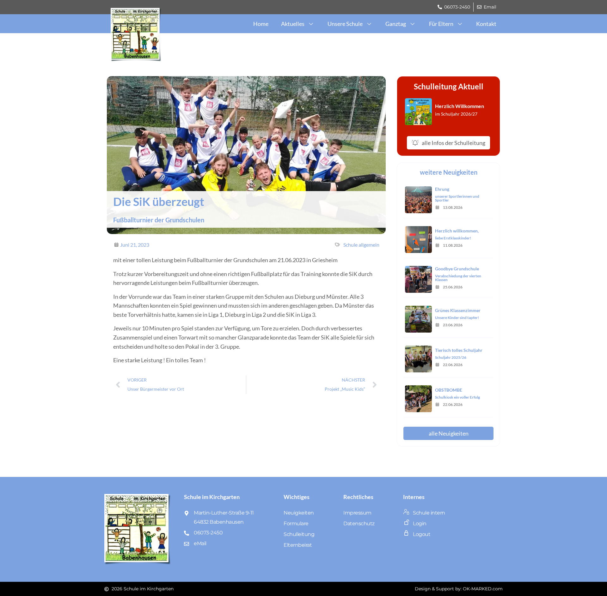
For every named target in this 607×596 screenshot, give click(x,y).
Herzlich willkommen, (457, 230)
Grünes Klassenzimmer (458, 310)
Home (260, 23)
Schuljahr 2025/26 (450, 357)
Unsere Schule (345, 23)
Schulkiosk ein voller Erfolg (457, 397)
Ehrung (442, 189)
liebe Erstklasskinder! (453, 238)
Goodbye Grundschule (457, 268)
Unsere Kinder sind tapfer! (457, 317)
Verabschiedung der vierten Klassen (458, 278)
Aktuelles (292, 23)
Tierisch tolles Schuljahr (458, 350)
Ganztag (395, 23)
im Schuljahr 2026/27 (456, 114)
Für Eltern (441, 23)
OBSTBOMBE (448, 390)
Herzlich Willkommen (459, 106)
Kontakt (486, 23)
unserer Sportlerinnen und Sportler (457, 198)
